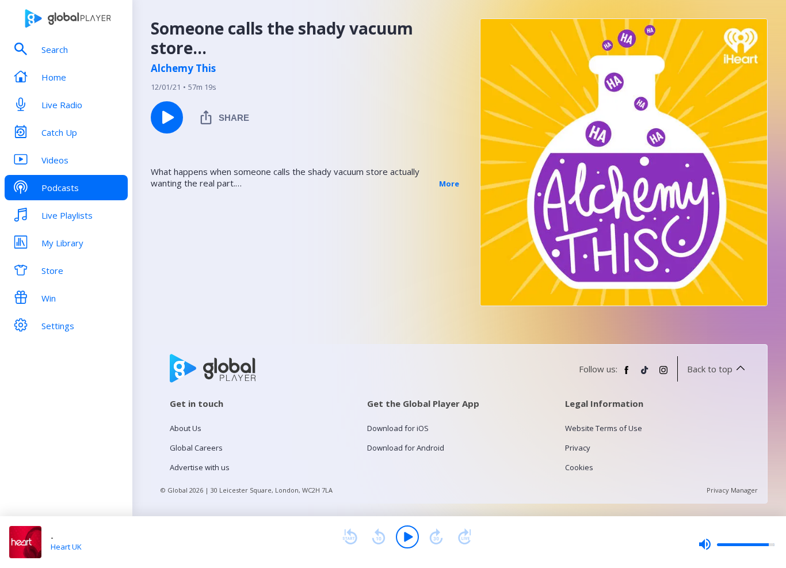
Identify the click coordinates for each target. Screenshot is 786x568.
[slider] (736, 544)
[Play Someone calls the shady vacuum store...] (167, 117)
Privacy (577, 448)
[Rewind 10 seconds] (378, 536)
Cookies (579, 467)
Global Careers (196, 448)
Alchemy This (183, 68)
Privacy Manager (732, 490)
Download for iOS (398, 428)
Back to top (709, 369)
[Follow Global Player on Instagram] (663, 375)
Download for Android (405, 448)
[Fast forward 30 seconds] (436, 536)
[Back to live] (464, 536)
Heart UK (66, 547)
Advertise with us (200, 467)
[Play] (407, 536)
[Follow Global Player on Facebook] (627, 375)
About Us (185, 428)
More (449, 183)
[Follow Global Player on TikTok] (645, 375)
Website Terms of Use (603, 428)
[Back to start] (349, 536)
